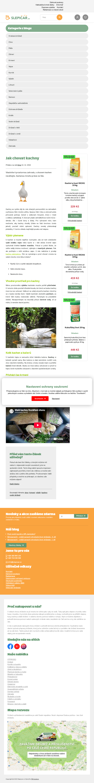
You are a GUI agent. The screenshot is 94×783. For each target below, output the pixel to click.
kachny (44, 493)
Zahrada (12, 146)
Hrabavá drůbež (15, 36)
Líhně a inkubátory (14, 669)
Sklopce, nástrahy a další (16, 704)
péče (10, 48)
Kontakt (60, 7)
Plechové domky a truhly (16, 672)
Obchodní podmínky (14, 581)
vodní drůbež (14, 121)
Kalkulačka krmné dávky (45, 5)
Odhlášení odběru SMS (15, 583)
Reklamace (10, 576)
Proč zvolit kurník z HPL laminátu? (21, 534)
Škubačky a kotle (14, 696)
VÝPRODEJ (11, 659)
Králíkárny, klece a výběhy (17, 667)
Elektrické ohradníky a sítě (17, 687)
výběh (11, 79)
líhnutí (11, 85)
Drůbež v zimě (14, 134)
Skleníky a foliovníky (15, 674)
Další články (14, 484)
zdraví (11, 54)
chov (11, 42)
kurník (11, 72)
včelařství (13, 140)
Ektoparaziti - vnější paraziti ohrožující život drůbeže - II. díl (31, 537)
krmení (12, 60)
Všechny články (15, 545)
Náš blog (12, 530)
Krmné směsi (12, 679)
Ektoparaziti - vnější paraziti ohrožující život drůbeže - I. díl (31, 540)
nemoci (12, 97)
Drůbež (10, 662)
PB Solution (35, 779)
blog (19, 165)
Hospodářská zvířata (15, 689)
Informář (59, 5)
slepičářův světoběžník (18, 103)
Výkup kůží (10, 585)
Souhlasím (39, 398)
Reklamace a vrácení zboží (53, 10)
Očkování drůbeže (13, 588)
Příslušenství (12, 677)
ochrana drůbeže (16, 109)
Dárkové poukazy (56, 2)
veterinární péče (15, 91)
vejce (11, 66)
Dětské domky (13, 682)
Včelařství (11, 684)
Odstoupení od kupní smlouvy (18, 578)
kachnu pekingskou (13, 254)
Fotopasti (11, 701)
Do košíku (75, 216)
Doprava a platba (48, 7)
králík (11, 115)
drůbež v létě (14, 127)
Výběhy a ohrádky (14, 699)
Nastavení (56, 398)
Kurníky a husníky (14, 664)
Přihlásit (79, 516)
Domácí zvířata (13, 691)
